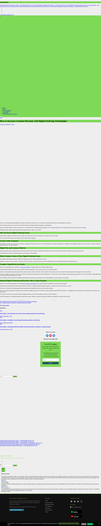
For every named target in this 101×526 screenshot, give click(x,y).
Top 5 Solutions (6, 111)
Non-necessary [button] (4, 486)
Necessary (5, 481)
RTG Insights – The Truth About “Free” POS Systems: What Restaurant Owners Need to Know (22, 313)
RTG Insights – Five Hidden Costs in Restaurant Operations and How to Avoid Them (20, 320)
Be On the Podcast (7, 110)
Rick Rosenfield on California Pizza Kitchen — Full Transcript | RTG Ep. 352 (17, 441)
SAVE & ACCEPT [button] (5, 491)
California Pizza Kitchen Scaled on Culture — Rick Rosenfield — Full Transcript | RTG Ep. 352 (21, 443)
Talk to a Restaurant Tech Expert (10, 114)
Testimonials (5, 112)
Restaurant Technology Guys (6, 455)
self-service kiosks (26, 267)
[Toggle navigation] (0, 16)
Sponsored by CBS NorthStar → (16, 509)
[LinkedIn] (71, 501)
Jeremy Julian (3, 316)
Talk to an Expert (48, 510)
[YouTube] (74, 501)
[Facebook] (78, 501)
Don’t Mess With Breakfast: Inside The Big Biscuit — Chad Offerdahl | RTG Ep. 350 (18, 445)
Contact (46, 511)
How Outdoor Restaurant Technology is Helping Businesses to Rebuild (15, 302)
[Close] (0, 464)
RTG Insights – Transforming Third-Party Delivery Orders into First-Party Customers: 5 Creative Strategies (25, 326)
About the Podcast (49, 502)
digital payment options (31, 283)
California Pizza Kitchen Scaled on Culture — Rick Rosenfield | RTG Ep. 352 (17, 440)
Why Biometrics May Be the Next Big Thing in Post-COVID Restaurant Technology (18, 301)
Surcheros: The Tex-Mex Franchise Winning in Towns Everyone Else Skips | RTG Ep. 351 (20, 444)
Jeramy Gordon (5, 124)
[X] (81, 501)
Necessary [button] (3, 480)
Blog (1, 117)
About (4, 109)
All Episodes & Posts (49, 504)
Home (4, 107)
